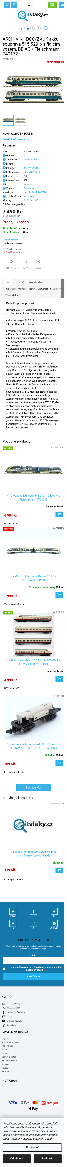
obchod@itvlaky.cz (15, 1003)
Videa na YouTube (14, 1021)
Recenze (5, 1071)
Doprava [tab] (32, 289)
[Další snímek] (61, 89)
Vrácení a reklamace (10, 1042)
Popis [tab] (7, 282)
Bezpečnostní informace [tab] (15, 289)
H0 (13, 923)
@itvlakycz (11, 1025)
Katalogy (5, 1064)
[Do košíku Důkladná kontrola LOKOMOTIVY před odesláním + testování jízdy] (59, 870)
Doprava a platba (9, 1057)
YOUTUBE (54, 923)
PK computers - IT (9, 1060)
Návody (5, 1068)
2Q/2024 (42, 192)
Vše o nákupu (7, 1046)
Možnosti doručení (10, 240)
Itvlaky (13, 911)
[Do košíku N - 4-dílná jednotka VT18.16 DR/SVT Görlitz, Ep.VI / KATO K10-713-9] (59, 679)
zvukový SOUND (31, 167)
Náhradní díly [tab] (55, 289)
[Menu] (61, 4)
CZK (29, 5)
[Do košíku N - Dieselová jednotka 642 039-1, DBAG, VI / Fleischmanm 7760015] (59, 514)
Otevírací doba (8, 1053)
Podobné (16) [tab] (18, 282)
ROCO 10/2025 (31, 200)
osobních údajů (34, 970)
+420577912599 (13, 1008)
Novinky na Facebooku (16, 1012)
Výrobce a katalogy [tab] (34, 282)
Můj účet (5, 1039)
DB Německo (30, 159)
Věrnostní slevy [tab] (12, 295)
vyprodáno (29, 196)
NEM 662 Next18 (32, 172)
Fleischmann (30, 188)
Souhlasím (47, 1158)
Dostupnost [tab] (43, 289)
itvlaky (9, 1017)
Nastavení (32, 1147)
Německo (28, 184)
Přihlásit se (33, 976)
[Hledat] (6, 4)
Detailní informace (14, 139)
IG (33, 923)
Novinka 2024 (30, 192)
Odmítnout (16, 1158)
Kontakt (5, 1049)
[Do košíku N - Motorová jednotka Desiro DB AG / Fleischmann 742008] (59, 595)
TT (54, 911)
